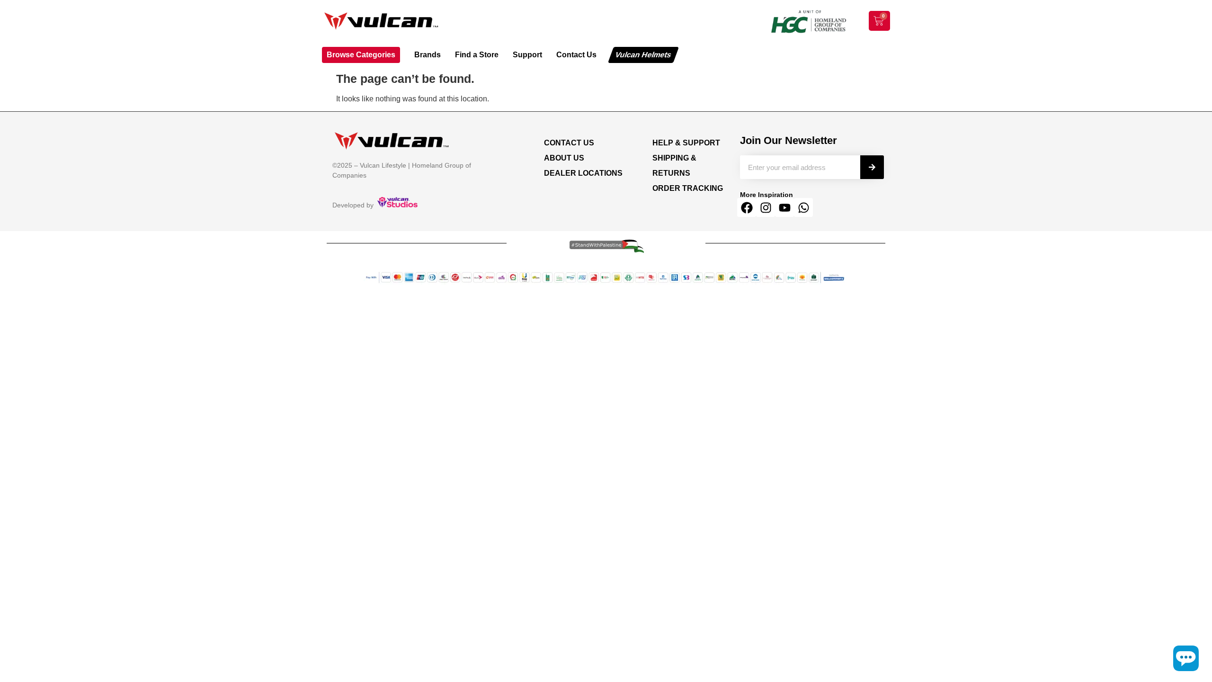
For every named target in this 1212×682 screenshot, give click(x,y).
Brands (427, 55)
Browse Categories (361, 55)
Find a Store (477, 55)
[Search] (872, 167)
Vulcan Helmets (643, 55)
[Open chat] (1186, 658)
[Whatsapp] (803, 207)
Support (527, 55)
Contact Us (576, 55)
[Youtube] (784, 207)
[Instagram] (765, 207)
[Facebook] (746, 207)
